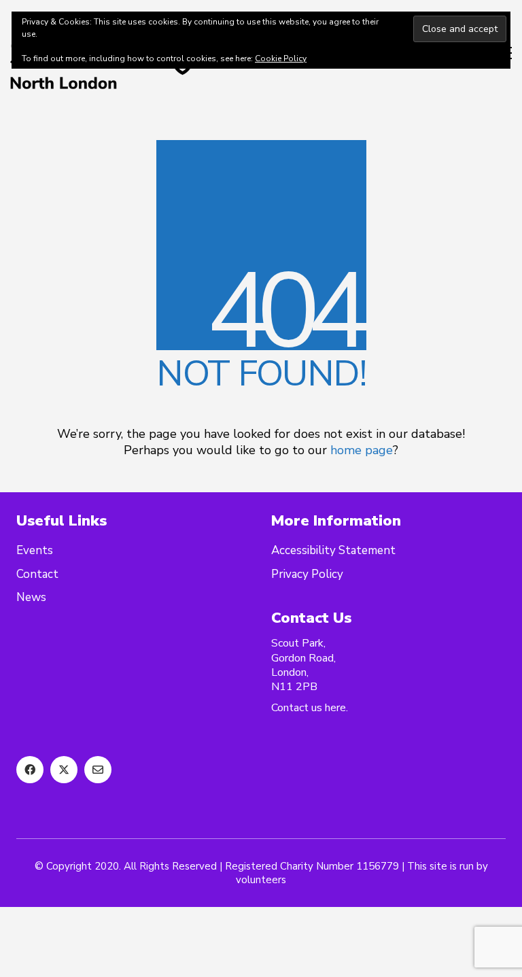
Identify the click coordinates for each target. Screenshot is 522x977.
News (31, 597)
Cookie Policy (281, 58)
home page (361, 450)
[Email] (97, 769)
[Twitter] (63, 769)
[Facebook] (30, 769)
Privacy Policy (307, 574)
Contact (37, 574)
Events (34, 550)
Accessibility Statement (333, 550)
